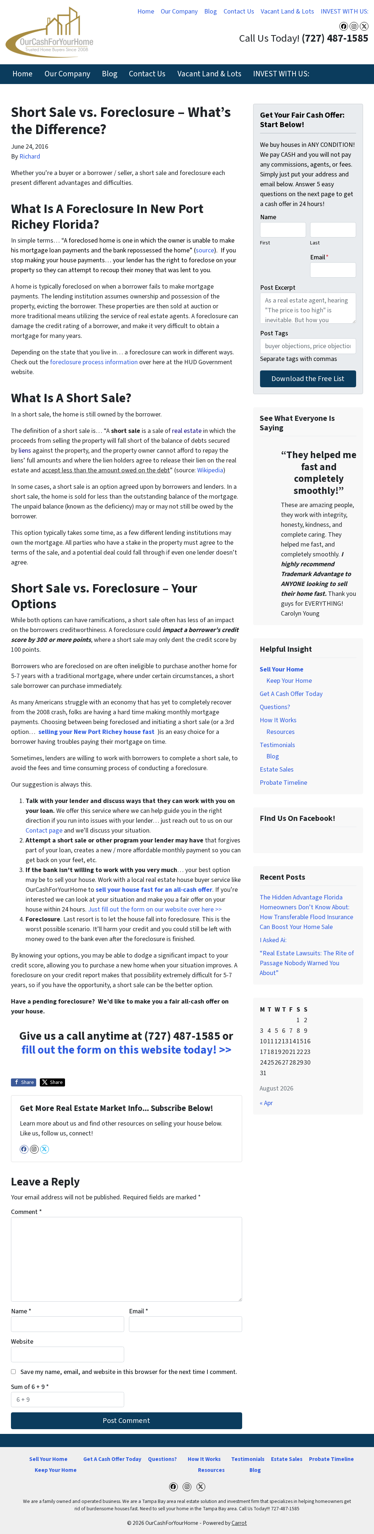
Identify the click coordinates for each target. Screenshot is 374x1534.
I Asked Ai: (273, 940)
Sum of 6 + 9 (30, 1387)
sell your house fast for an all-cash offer (153, 889)
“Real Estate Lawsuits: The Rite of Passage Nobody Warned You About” (307, 963)
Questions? (275, 707)
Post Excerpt (277, 287)
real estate (187, 430)
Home (145, 11)
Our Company (179, 11)
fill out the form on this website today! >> (127, 1050)
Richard (29, 156)
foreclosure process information (94, 362)
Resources (280, 731)
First (265, 243)
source (205, 250)
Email (138, 1311)
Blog (210, 11)
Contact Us (239, 11)
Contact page (44, 830)
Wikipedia (210, 470)
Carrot (239, 1523)
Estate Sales (277, 769)
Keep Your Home (289, 680)
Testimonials (277, 745)
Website (22, 1341)
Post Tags (274, 333)
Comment (26, 1212)
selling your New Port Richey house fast (96, 731)
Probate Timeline (283, 782)
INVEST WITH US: (345, 11)
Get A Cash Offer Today (291, 694)
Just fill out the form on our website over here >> (155, 909)
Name (21, 1311)
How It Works (278, 720)
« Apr (266, 1103)
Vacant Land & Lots (287, 11)
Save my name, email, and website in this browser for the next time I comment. (128, 1372)
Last (315, 243)
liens (25, 450)
